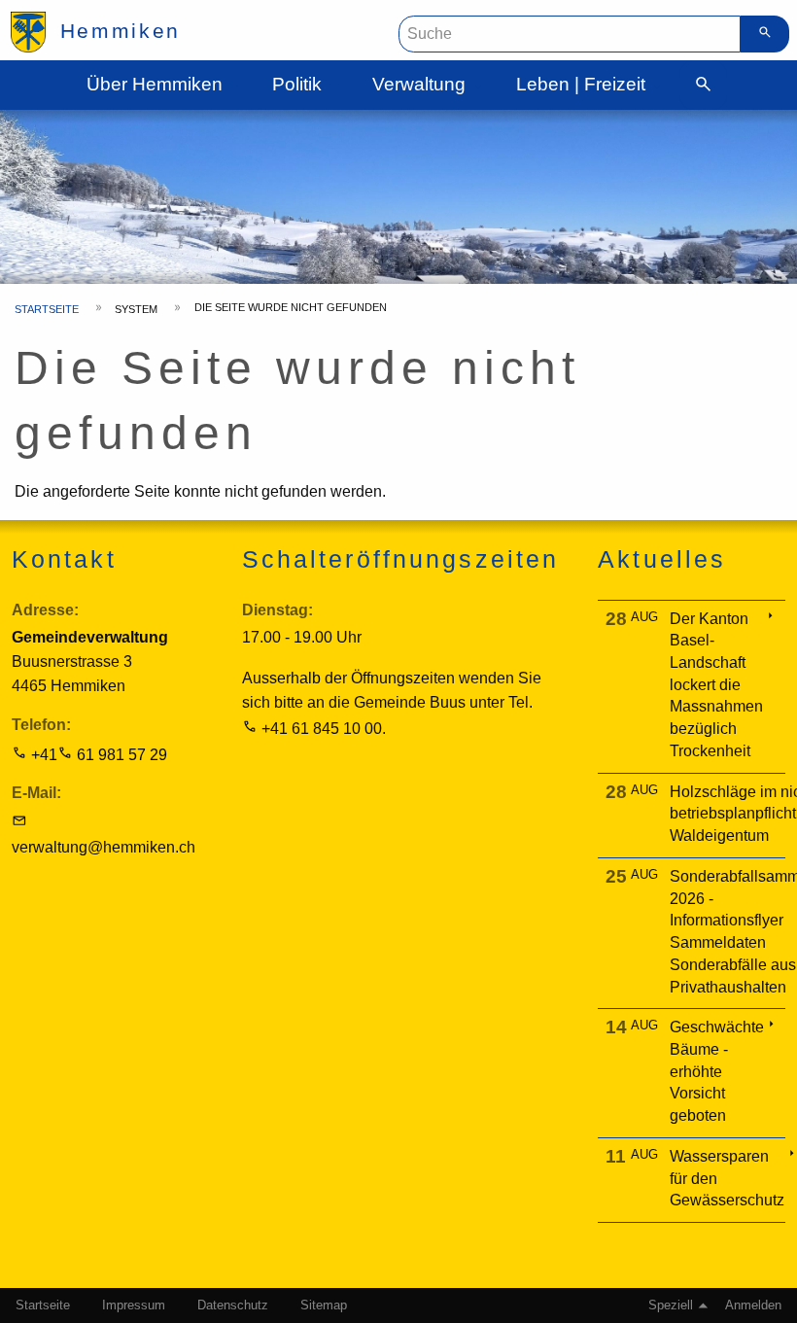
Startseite (47, 309)
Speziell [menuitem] (670, 1305)
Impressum (133, 1305)
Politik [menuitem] (297, 84)
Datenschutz (232, 1305)
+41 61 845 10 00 (321, 728)
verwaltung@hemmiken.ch (103, 847)
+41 (44, 755)
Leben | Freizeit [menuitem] (580, 84)
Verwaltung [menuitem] (419, 84)
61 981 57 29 (122, 755)
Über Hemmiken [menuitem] (155, 84)
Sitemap (323, 1305)
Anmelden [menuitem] (753, 1305)
